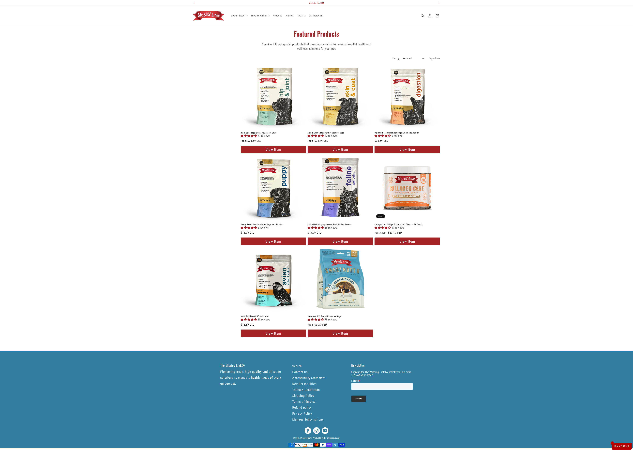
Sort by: (396, 58)
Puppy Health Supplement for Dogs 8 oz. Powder (262, 224)
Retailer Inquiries (304, 384)
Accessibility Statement (308, 378)
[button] (239, 15)
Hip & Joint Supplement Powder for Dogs (258, 132)
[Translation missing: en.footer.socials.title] (308, 433)
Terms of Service (304, 402)
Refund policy (301, 408)
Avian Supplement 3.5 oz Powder (255, 316)
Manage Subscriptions (308, 419)
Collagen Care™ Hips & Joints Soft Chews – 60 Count (398, 224)
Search (297, 366)
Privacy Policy (302, 413)
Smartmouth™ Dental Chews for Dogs (324, 316)
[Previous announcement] (194, 3)
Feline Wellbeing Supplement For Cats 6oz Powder (329, 224)
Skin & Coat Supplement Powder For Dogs (326, 132)
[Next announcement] (439, 3)
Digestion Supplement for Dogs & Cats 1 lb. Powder (397, 132)
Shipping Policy (303, 396)
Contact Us (300, 372)
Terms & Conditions (306, 390)
